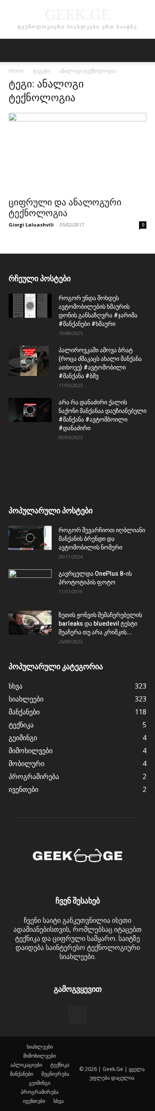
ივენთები (34, 1101)
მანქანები (21, 1073)
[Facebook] (77, 1015)
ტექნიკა (59, 1064)
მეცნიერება (55, 1073)
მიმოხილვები (39, 1055)
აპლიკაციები (26, 1064)
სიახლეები (40, 1046)
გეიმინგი (39, 1082)
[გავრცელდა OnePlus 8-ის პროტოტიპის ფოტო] (30, 584)
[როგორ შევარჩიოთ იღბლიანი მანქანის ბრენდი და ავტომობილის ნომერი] (30, 538)
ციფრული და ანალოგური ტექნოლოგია (65, 207)
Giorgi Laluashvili (31, 224)
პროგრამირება (40, 1091)
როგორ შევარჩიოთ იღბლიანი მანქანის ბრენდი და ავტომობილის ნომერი (102, 539)
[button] (14, 50)
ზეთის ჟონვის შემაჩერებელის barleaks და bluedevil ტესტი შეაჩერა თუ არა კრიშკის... (100, 623)
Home (16, 70)
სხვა (58, 1101)
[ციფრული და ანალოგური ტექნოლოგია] (77, 152)
